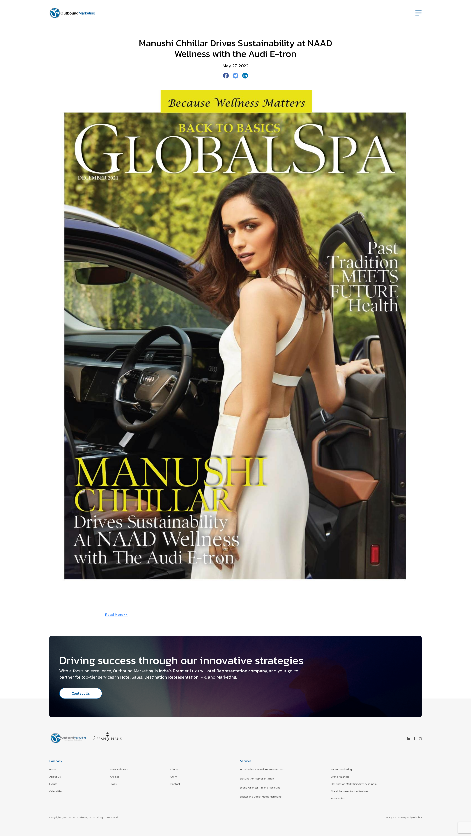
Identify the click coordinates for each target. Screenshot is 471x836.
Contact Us (81, 693)
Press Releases (119, 769)
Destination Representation (257, 778)
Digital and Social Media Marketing (260, 796)
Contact (175, 784)
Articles (114, 777)
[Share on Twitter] (235, 75)
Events (53, 784)
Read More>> (116, 614)
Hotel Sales (338, 798)
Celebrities (56, 791)
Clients (174, 769)
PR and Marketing (341, 769)
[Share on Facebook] (226, 75)
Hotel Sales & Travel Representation (262, 769)
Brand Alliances (340, 777)
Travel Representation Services (349, 791)
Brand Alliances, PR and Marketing (260, 787)
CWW (173, 777)
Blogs (113, 784)
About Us (55, 777)
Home (52, 769)
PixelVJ (417, 817)
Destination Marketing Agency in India (354, 784)
